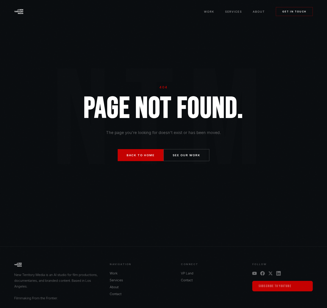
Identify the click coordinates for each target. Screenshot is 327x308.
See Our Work (186, 155)
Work (209, 11)
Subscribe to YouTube (274, 286)
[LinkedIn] (278, 273)
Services (233, 11)
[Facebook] (262, 273)
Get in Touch (294, 11)
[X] (270, 273)
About (259, 11)
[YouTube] (254, 273)
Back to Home (140, 155)
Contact (115, 294)
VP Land (187, 273)
